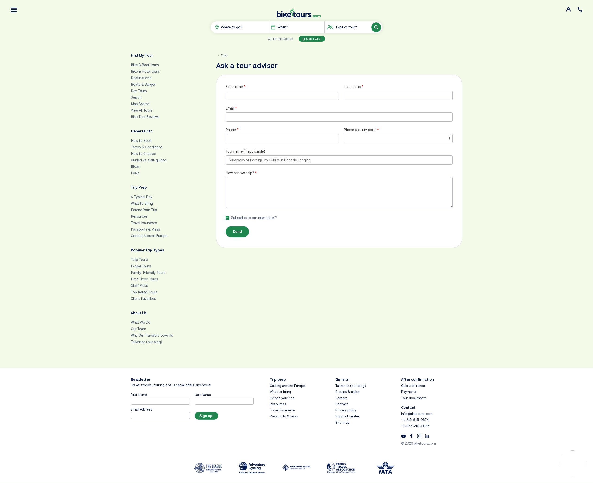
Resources (139, 216)
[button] (14, 10)
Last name (352, 86)
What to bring (280, 391)
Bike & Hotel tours (145, 71)
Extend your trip (282, 398)
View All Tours (141, 110)
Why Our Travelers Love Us (152, 335)
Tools (224, 55)
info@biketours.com (416, 413)
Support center (347, 416)
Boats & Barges (143, 84)
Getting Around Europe (149, 235)
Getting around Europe (287, 385)
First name (234, 86)
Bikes (135, 166)
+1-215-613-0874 (415, 419)
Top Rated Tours (144, 292)
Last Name (203, 394)
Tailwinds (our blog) (146, 341)
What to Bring (142, 203)
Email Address (141, 409)
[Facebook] (411, 435)
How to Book (141, 140)
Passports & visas (284, 416)
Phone (231, 129)
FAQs (135, 173)
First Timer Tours (144, 279)
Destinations (141, 77)
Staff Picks (139, 285)
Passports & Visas (145, 229)
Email (230, 108)
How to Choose (143, 153)
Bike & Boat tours (145, 65)
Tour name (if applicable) (245, 151)
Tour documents (414, 398)
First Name (139, 394)
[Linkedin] (427, 435)
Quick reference (413, 385)
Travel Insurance (144, 222)
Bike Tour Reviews (145, 116)
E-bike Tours (141, 266)
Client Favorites (143, 298)
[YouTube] (403, 435)
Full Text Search (282, 39)
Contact (341, 404)
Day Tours (139, 90)
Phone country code (360, 129)
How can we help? (240, 172)
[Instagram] (419, 435)
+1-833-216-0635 (415, 426)
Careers (341, 398)
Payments (409, 391)
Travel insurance (282, 410)
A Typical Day (141, 196)
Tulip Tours (139, 259)
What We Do (141, 322)
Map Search (313, 39)
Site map (342, 422)
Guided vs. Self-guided (148, 160)
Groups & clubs (347, 391)
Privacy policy (345, 410)
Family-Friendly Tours (148, 272)
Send (237, 231)
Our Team (138, 328)
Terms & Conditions (147, 147)
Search (136, 97)
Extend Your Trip (144, 209)
